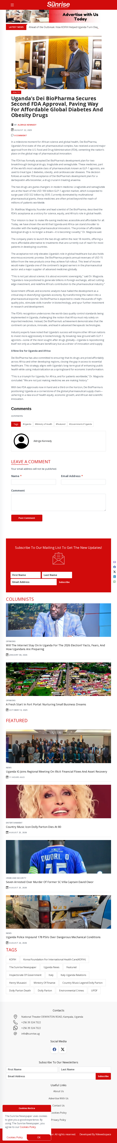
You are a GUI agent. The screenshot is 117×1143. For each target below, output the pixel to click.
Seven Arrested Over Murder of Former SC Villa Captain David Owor (50, 882)
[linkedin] (114, 576)
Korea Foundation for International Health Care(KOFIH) (54, 959)
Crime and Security (16, 878)
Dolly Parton (45, 990)
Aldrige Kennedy (27, 124)
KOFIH (12, 959)
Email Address (72, 476)
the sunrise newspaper (22, 967)
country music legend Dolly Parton (82, 982)
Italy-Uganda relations (73, 975)
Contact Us (58, 1105)
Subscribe (64, 582)
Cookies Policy (59, 1112)
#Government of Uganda (80, 424)
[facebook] (114, 566)
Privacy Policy (58, 1120)
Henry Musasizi (18, 982)
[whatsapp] (114, 581)
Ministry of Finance (44, 982)
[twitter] (114, 571)
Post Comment (27, 518)
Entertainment (14, 822)
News (8, 767)
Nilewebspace (103, 1134)
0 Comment (20, 135)
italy (51, 975)
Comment (18, 490)
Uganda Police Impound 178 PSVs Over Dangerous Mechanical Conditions (53, 937)
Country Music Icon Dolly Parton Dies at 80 (33, 827)
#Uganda (27, 424)
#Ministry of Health (43, 424)
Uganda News (51, 967)
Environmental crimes (71, 990)
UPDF (94, 990)
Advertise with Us (59, 1098)
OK (39, 1137)
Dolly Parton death (20, 990)
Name (16, 476)
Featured (71, 967)
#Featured (60, 424)
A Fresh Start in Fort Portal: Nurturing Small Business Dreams (46, 704)
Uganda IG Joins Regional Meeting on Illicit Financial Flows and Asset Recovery (56, 771)
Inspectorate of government (25, 975)
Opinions (11, 641)
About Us (58, 1091)
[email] (114, 561)
